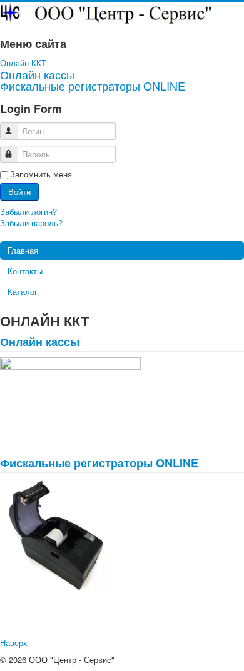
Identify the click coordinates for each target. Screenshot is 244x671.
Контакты (25, 271)
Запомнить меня (41, 174)
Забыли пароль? (31, 223)
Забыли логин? (28, 211)
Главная (23, 250)
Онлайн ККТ (23, 63)
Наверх (14, 643)
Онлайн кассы (37, 74)
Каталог (23, 291)
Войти (19, 191)
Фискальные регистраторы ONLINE (92, 85)
